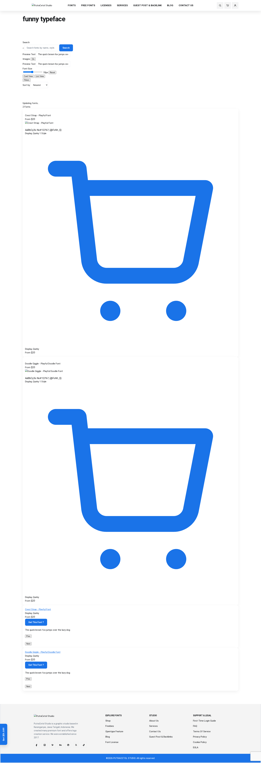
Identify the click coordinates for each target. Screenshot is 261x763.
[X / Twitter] (76, 745)
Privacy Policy (200, 736)
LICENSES (106, 5)
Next (28, 644)
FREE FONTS (88, 5)
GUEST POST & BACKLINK (147, 5)
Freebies (109, 726)
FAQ (195, 726)
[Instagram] (44, 745)
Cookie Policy (199, 742)
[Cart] (227, 5)
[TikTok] (84, 745)
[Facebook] (37, 745)
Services (153, 726)
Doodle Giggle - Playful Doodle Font (42, 652)
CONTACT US (186, 5)
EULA (195, 747)
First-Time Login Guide (204, 720)
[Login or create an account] (235, 5)
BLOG (170, 5)
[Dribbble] (68, 745)
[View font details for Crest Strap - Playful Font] (130, 345)
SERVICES (122, 5)
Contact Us (155, 731)
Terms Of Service (202, 731)
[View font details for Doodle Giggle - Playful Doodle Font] (130, 593)
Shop (108, 720)
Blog (107, 736)
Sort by (26, 85)
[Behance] (60, 745)
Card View (28, 76)
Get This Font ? (36, 622)
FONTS (72, 5)
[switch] (33, 59)
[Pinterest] (52, 745)
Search (26, 42)
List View (40, 76)
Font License (111, 742)
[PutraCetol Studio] (42, 5)
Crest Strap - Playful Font (38, 609)
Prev (28, 636)
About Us (154, 720)
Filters (26, 80)
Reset (52, 72)
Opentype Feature (114, 731)
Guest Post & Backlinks (161, 736)
